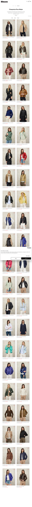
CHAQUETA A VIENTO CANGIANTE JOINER (23, 422)
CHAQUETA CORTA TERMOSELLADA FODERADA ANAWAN (9, 144)
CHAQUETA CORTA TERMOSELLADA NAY (8, 272)
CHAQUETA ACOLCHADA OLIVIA (21, 37)
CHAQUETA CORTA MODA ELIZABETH (22, 315)
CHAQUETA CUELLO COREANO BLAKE (8, 315)
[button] (16, 15)
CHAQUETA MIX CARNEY (20, 443)
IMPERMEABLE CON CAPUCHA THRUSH (8, 37)
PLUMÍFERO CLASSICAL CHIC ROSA (22, 379)
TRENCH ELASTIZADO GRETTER (21, 336)
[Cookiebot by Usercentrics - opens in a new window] (27, 248)
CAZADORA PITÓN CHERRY (21, 58)
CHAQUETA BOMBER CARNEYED (7, 443)
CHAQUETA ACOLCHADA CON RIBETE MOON (23, 272)
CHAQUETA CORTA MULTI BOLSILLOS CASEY (23, 165)
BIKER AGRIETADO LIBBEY (20, 486)
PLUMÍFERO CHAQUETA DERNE (7, 379)
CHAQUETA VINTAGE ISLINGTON (21, 101)
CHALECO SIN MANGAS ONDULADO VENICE (9, 229)
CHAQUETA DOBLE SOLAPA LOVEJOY (8, 58)
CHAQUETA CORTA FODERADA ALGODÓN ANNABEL (9, 165)
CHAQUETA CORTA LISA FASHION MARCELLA (23, 208)
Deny (16, 258)
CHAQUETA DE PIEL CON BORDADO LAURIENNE (9, 101)
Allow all (26, 258)
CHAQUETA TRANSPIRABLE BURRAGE (22, 144)
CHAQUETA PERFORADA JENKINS (7, 208)
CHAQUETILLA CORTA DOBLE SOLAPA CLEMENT (23, 229)
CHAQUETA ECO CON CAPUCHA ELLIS (8, 336)
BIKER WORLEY (5, 486)
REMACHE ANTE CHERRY (6, 422)
